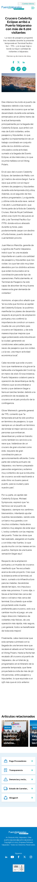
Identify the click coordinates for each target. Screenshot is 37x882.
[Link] (18, 69)
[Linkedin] (23, 62)
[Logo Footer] (18, 832)
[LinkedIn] (6, 857)
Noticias (8, 727)
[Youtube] (12, 857)
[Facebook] (13, 62)
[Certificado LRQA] (18, 868)
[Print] (24, 69)
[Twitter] (18, 62)
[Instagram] (31, 857)
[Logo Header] (13, 8)
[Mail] (13, 69)
